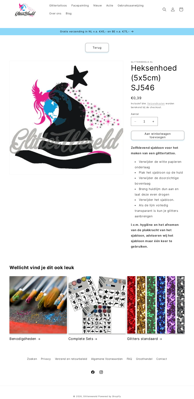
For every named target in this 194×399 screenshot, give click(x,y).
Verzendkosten (156, 103)
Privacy (46, 358)
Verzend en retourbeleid (71, 358)
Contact (161, 358)
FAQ (129, 358)
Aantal (135, 113)
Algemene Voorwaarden (107, 358)
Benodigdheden (22, 339)
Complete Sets (80, 339)
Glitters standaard (142, 339)
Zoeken (32, 358)
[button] (164, 9)
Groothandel (144, 358)
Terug (97, 47)
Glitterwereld (90, 396)
